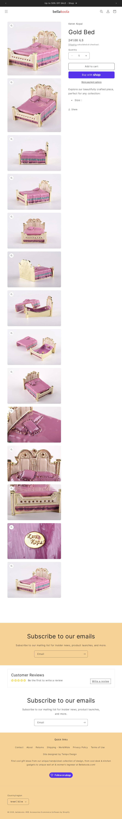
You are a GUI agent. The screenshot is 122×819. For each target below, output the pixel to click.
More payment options (92, 82)
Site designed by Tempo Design (60, 754)
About (29, 747)
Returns (40, 747)
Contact (19, 747)
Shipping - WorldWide (58, 747)
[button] (6, 11)
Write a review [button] (100, 681)
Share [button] (74, 109)
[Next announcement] (116, 3)
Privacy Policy (80, 747)
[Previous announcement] (6, 3)
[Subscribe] (84, 653)
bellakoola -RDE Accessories (27, 812)
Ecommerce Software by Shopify (55, 812)
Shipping (72, 44)
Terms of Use (98, 747)
